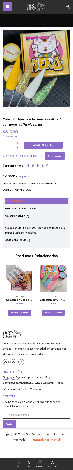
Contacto (35, 389)
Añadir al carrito (43, 145)
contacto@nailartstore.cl (40, 383)
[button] (67, 7)
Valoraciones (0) (17, 216)
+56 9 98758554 (13, 383)
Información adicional (21, 208)
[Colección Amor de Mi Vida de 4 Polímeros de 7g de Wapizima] (19, 278)
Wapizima (24, 176)
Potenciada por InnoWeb (46, 440)
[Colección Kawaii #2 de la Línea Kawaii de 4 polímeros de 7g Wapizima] (53, 278)
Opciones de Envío (16, 389)
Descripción (13, 200)
